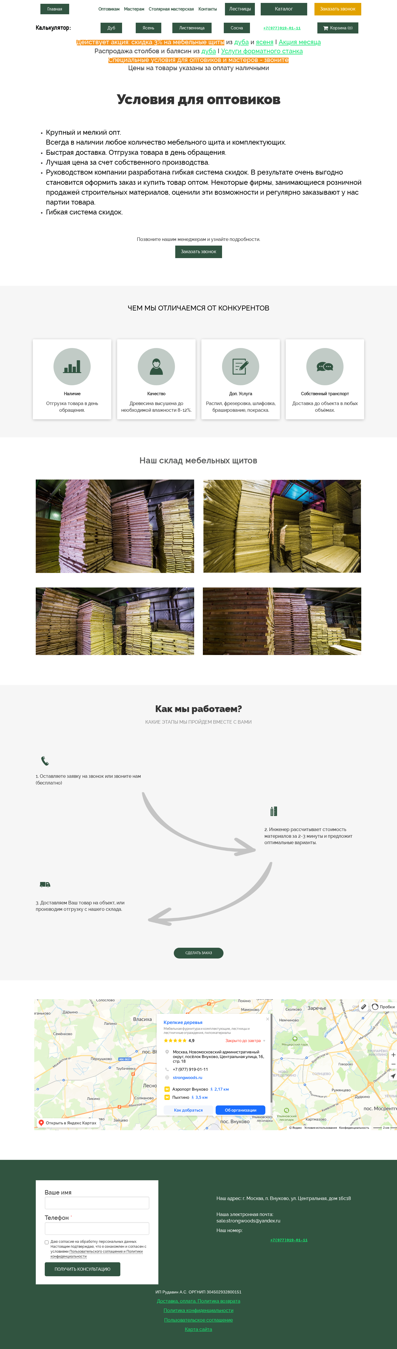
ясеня (264, 42)
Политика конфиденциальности (198, 1310)
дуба (241, 42)
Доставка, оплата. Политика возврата (198, 1301)
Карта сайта (198, 1329)
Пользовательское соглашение (198, 1320)
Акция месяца (300, 42)
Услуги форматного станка (262, 51)
